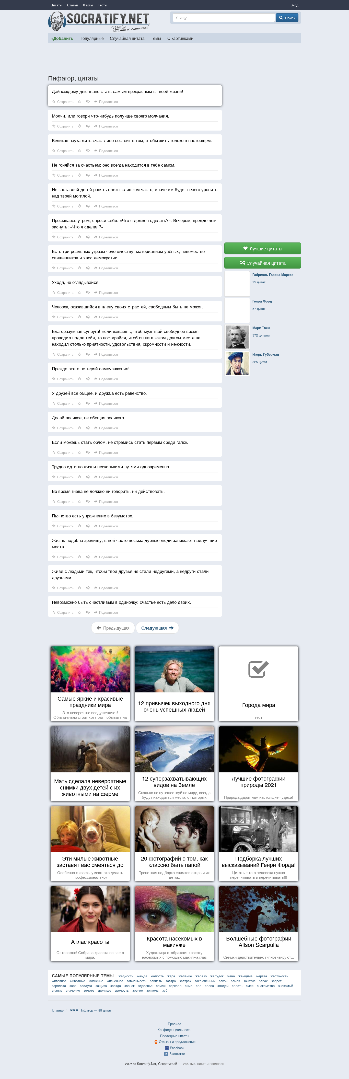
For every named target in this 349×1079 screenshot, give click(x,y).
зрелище (104, 990)
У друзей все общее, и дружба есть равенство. (99, 393)
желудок (217, 975)
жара (171, 975)
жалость (157, 975)
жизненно (96, 980)
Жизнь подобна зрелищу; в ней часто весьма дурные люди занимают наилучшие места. (134, 543)
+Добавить (62, 38)
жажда (142, 975)
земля (161, 985)
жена (231, 975)
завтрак (185, 980)
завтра (171, 980)
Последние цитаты (174, 1035)
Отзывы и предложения (177, 1041)
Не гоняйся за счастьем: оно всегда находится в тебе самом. (114, 164)
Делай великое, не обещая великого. (88, 417)
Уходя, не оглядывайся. (76, 282)
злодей (222, 985)
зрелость (122, 990)
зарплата (59, 985)
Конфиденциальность (174, 1029)
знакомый (285, 985)
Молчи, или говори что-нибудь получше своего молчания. (110, 115)
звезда (115, 985)
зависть (156, 980)
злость (237, 985)
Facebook (177, 1047)
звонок (129, 985)
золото (89, 990)
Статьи (72, 5)
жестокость (279, 975)
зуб (164, 990)
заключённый (205, 980)
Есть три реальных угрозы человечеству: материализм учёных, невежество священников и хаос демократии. (128, 254)
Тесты (102, 5)
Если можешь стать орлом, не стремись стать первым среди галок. (120, 442)
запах (263, 980)
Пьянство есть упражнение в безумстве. (92, 515)
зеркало (175, 985)
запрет (276, 980)
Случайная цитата (127, 38)
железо (201, 975)
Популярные (91, 38)
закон (223, 980)
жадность (126, 975)
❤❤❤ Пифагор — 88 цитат (90, 1010)
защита (101, 985)
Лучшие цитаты (265, 248)
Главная (58, 1010)
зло (198, 985)
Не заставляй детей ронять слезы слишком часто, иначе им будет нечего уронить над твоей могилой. (134, 192)
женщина (245, 975)
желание (185, 975)
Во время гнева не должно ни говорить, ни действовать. (108, 491)
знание (57, 990)
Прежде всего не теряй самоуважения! (91, 368)
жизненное (115, 980)
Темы (156, 38)
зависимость (136, 980)
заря (72, 985)
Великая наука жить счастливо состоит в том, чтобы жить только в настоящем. (132, 140)
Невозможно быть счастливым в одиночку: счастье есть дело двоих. (121, 602)
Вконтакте (177, 1053)
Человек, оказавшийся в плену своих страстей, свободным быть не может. (127, 306)
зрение (137, 990)
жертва (261, 975)
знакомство (266, 985)
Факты (88, 5)
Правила (174, 1023)
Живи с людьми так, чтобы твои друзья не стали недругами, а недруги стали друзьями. (130, 574)
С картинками (180, 38)
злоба (209, 985)
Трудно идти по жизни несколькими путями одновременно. (111, 466)
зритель (152, 990)
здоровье (145, 985)
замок (235, 980)
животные (77, 980)
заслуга (86, 985)
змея (249, 985)
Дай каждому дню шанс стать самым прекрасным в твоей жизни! (117, 91)
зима (188, 985)
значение (73, 990)
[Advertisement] (174, 58)
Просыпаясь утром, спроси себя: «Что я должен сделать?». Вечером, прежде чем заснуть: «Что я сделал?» (134, 223)
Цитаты (56, 5)
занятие (249, 980)
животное (59, 980)
